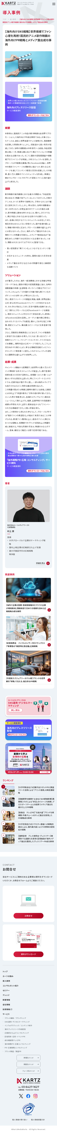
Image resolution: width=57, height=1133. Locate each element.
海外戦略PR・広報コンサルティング (17, 1044)
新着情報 (6, 1000)
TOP (4, 19)
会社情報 (6, 1004)
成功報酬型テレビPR (12, 1040)
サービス (6, 1014)
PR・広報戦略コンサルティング (16, 1047)
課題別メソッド (28, 1064)
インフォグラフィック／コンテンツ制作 (18, 1025)
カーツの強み (8, 976)
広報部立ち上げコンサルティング (17, 1033)
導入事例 (13, 19)
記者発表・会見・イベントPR (15, 1036)
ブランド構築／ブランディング (15, 1018)
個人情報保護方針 (38, 1119)
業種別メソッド (28, 1058)
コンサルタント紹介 (11, 985)
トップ (5, 971)
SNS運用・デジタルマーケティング (17, 1022)
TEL (28, 1086)
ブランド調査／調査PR (13, 1051)
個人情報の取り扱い (19, 1119)
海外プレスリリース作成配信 (15, 1029)
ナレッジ (6, 995)
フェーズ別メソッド (28, 1071)
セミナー (6, 990)
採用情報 (6, 1009)
